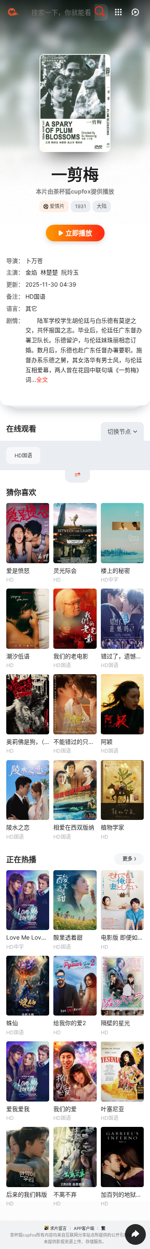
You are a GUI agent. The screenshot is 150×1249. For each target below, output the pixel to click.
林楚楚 (49, 272)
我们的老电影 (70, 656)
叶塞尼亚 (112, 1108)
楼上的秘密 (115, 570)
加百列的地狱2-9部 (122, 1194)
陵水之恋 (18, 827)
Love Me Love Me (27, 937)
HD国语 (23, 455)
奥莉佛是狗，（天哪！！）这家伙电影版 (27, 741)
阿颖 (106, 741)
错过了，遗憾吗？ (122, 656)
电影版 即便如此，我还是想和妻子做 (122, 937)
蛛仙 (12, 1022)
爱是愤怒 (18, 570)
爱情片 (57, 206)
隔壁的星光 (115, 1022)
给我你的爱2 (69, 1022)
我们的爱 (65, 1108)
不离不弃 (65, 1194)
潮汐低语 (18, 656)
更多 (127, 859)
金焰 (31, 272)
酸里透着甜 (67, 937)
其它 (31, 308)
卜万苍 (34, 260)
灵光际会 (65, 570)
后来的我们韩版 (26, 1194)
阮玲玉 (70, 272)
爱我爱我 (18, 1108)
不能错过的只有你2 (74, 741)
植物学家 (112, 827)
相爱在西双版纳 (73, 827)
